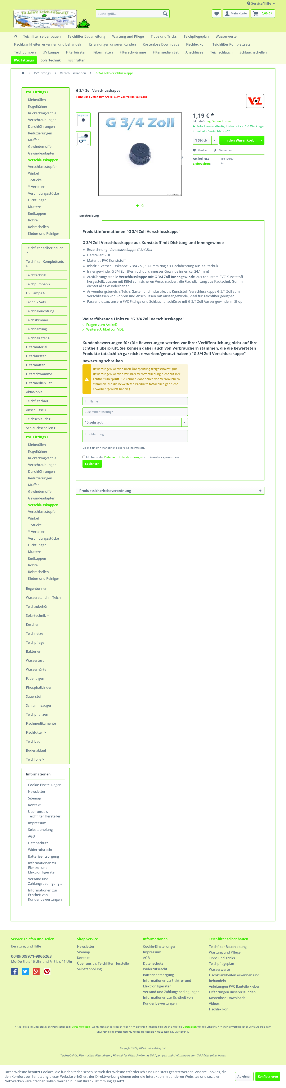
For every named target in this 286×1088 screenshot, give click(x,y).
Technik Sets (36, 302)
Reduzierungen (40, 133)
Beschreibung (89, 216)
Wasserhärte (36, 669)
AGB (31, 836)
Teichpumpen (37, 284)
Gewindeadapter (41, 153)
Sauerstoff (34, 696)
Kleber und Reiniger (43, 233)
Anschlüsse (35, 410)
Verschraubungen (42, 119)
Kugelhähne (37, 106)
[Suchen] (165, 13)
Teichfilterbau (37, 401)
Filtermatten (35, 365)
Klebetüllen (37, 99)
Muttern (34, 206)
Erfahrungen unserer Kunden (232, 992)
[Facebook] (16, 973)
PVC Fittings (36, 92)
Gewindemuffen (41, 146)
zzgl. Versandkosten (219, 121)
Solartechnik (36, 615)
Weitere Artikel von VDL (104, 329)
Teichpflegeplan (221, 963)
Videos (214, 1003)
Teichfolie (34, 759)
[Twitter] (27, 973)
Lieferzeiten (201, 164)
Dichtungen (37, 200)
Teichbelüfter (37, 338)
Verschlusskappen (43, 160)
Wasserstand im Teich (43, 597)
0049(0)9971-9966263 (31, 956)
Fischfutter (35, 732)
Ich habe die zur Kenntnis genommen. (133, 457)
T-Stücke (35, 180)
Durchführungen (41, 126)
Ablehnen (244, 1076)
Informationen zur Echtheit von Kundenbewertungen (45, 895)
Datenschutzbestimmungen (123, 457)
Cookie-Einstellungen (44, 785)
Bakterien (33, 651)
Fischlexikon (218, 1009)
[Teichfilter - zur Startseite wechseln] (51, 19)
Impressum (37, 823)
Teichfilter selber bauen (44, 248)
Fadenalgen (35, 678)
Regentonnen (36, 588)
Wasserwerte (219, 969)
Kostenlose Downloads (227, 998)
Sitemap (34, 798)
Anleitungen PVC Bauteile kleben (234, 986)
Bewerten (225, 150)
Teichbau (33, 741)
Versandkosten (81, 1026)
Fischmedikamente (41, 723)
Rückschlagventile (42, 113)
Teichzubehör (37, 606)
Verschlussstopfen (43, 166)
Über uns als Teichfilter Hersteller (44, 814)
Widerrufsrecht (40, 849)
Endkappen (37, 213)
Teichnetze (34, 633)
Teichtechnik (36, 275)
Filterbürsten (36, 356)
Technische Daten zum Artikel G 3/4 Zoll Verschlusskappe (111, 96)
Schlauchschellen (40, 428)
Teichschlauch (37, 419)
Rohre (33, 220)
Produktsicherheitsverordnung (105, 490)
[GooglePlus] (38, 973)
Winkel (33, 173)
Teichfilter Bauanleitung (228, 946)
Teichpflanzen (37, 714)
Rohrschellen (38, 227)
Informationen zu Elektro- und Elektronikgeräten (42, 868)
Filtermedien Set (39, 383)
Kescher (32, 624)
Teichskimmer (37, 320)
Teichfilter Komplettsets (45, 261)
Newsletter (36, 791)
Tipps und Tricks (222, 958)
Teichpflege (35, 642)
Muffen (34, 140)
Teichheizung (36, 329)
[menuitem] (133, 13)
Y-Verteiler (36, 186)
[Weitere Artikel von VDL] (255, 101)
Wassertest (35, 660)
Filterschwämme (39, 374)
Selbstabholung (40, 829)
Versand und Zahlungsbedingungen (45, 881)
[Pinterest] (49, 973)
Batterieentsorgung (43, 856)
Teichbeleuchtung (40, 311)
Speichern (92, 464)
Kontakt (34, 805)
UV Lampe (34, 293)
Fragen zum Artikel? (101, 324)
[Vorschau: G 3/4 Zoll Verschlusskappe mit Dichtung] (83, 119)
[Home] (15, 36)
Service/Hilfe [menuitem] (261, 3)
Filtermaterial (36, 347)
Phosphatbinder (39, 687)
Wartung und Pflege (225, 952)
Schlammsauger (39, 705)
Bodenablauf (36, 750)
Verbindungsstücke (43, 193)
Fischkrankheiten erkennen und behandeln (234, 978)
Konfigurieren (268, 1076)
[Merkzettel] (216, 13)
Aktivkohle (34, 392)
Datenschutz (38, 843)
